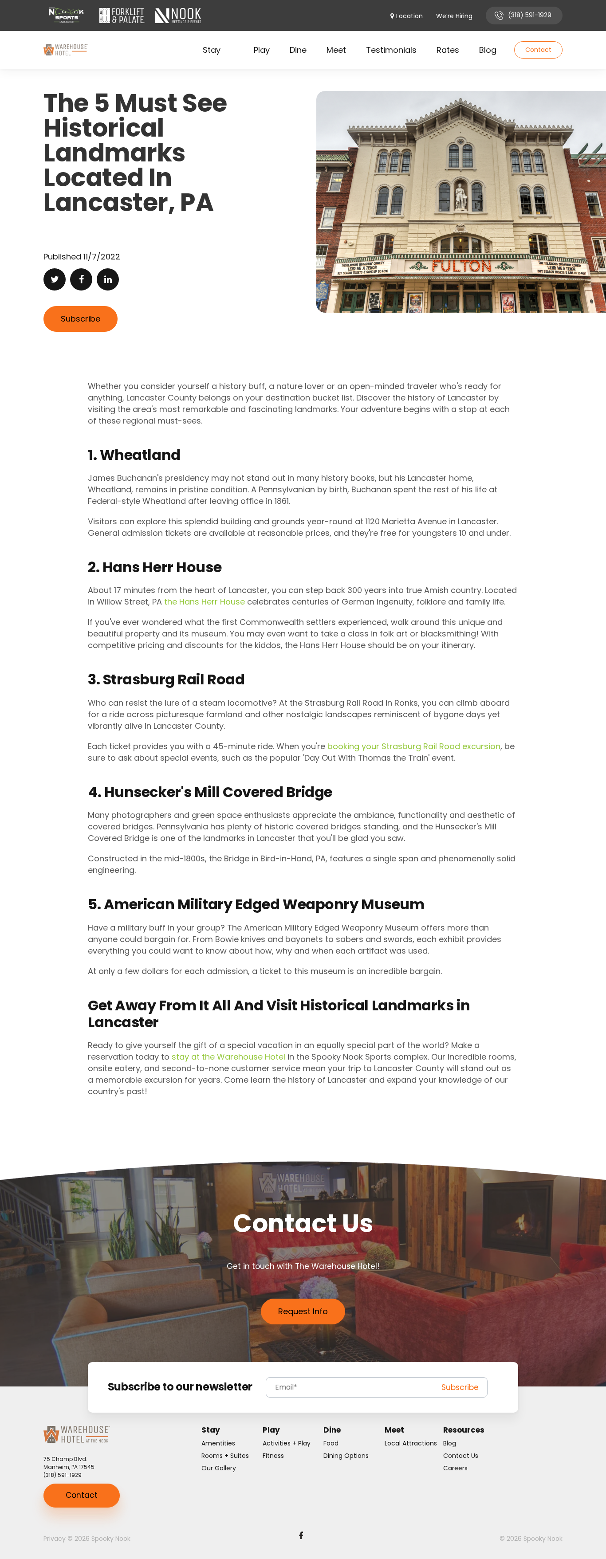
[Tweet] (54, 279)
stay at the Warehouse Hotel (228, 1056)
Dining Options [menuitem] (346, 1455)
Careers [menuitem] (455, 1468)
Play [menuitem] (262, 49)
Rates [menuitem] (448, 49)
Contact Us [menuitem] (460, 1455)
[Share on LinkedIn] (108, 279)
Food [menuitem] (330, 1443)
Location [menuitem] (409, 16)
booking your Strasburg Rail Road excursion (413, 746)
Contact (538, 49)
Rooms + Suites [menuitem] (225, 1455)
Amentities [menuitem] (218, 1443)
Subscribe (80, 318)
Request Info (303, 1311)
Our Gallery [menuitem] (218, 1468)
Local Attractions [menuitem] (411, 1443)
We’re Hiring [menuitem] (454, 16)
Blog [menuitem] (487, 49)
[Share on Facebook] (81, 279)
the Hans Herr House (204, 601)
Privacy (54, 1538)
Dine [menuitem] (298, 49)
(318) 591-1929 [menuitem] (529, 15)
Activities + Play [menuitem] (287, 1443)
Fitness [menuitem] (273, 1455)
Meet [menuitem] (336, 49)
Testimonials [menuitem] (391, 49)
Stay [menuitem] (211, 49)
